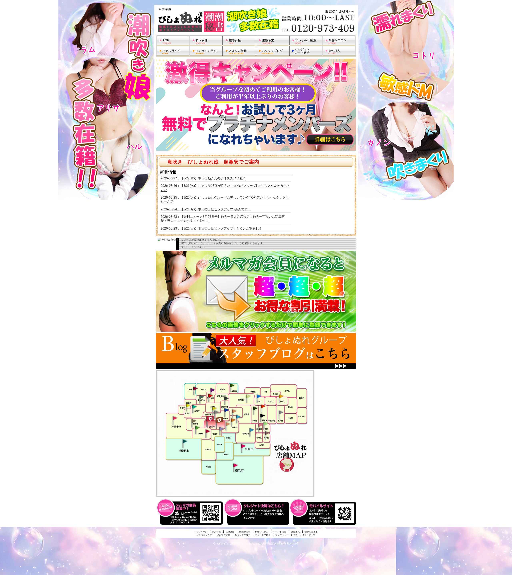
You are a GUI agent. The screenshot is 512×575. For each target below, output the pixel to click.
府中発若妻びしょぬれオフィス (219, 419)
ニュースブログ (262, 535)
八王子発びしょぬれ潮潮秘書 (175, 418)
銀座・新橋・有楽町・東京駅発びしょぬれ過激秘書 (281, 412)
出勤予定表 (244, 531)
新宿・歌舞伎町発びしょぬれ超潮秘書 (263, 406)
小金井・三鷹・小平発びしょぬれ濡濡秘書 (226, 410)
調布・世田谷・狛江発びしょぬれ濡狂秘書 (251, 430)
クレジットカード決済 (286, 535)
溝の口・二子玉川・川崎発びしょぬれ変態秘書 (243, 446)
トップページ (200, 531)
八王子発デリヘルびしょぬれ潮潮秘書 (256, 20)
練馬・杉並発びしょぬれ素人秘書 (248, 396)
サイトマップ (308, 535)
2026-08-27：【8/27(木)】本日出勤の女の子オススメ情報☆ (203, 178)
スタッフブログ (242, 535)
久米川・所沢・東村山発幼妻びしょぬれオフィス (213, 390)
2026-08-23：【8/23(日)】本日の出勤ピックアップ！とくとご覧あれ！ (211, 228)
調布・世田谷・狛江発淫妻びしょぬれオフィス (228, 424)
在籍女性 (230, 531)
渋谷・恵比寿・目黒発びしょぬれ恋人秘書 (260, 425)
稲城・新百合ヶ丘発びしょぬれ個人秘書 (221, 429)
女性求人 (295, 531)
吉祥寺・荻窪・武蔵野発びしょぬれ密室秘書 (234, 411)
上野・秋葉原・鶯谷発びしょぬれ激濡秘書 (281, 396)
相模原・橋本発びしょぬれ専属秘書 (185, 441)
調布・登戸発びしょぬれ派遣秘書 (238, 417)
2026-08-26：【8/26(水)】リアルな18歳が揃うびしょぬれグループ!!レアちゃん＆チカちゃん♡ (225, 188)
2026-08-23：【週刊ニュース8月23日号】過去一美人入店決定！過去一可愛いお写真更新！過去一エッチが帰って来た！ (223, 219)
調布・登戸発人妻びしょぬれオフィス (233, 420)
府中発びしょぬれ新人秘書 (210, 418)
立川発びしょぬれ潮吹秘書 (194, 407)
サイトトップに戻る (192, 247)
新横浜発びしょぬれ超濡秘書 (236, 465)
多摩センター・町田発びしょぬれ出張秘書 (197, 428)
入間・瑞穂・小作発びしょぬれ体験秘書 (195, 388)
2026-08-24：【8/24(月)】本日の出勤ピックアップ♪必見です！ (206, 209)
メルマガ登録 (223, 535)
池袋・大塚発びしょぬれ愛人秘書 (259, 396)
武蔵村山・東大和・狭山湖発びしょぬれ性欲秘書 (202, 397)
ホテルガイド (311, 531)
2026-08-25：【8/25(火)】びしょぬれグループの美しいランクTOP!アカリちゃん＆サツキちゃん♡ (225, 199)
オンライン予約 (204, 535)
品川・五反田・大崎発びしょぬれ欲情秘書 (267, 433)
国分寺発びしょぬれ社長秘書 (214, 408)
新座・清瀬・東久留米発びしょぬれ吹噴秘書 (232, 385)
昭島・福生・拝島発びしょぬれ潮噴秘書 (188, 406)
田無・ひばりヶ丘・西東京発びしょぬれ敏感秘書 (227, 398)
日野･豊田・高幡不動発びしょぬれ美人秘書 (194, 421)
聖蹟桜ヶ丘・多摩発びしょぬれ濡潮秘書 (208, 431)
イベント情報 (279, 531)
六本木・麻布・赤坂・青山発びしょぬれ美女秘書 (266, 424)
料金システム (261, 531)
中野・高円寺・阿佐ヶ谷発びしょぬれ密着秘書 (255, 408)
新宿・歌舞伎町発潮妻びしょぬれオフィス (262, 416)
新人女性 (216, 531)
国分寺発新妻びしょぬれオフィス (216, 413)
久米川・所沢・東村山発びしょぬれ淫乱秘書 (210, 396)
